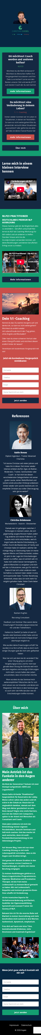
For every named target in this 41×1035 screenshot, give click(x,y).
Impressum (14, 1025)
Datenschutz (26, 1025)
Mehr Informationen (20, 279)
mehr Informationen (20, 91)
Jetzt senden (20, 400)
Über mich (20, 148)
